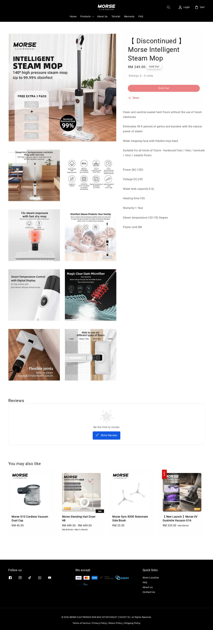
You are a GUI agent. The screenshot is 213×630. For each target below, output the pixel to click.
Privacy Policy (99, 623)
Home (73, 16)
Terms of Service (81, 623)
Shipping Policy (132, 623)
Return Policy (115, 623)
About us (148, 587)
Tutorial (115, 16)
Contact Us (149, 592)
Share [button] (136, 97)
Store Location (151, 577)
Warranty (129, 16)
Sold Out (163, 88)
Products (85, 16)
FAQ (140, 16)
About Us (102, 16)
